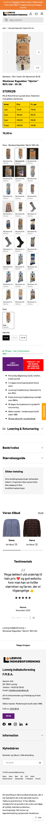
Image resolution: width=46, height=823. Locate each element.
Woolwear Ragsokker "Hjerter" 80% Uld (21, 28)
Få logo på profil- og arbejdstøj (21, 418)
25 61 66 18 (14, 708)
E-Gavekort (29, 779)
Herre (32, 540)
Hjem (4, 28)
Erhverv (38, 779)
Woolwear (6, 77)
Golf (26, 776)
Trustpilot (16, 2)
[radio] (8, 156)
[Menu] (42, 13)
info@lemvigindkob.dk (19, 690)
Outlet (32, 776)
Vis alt (40, 513)
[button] (36, 13)
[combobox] (23, 19)
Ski (22, 776)
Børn (16, 776)
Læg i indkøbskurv (13, 364)
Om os (8, 716)
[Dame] (11, 528)
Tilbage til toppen (23, 645)
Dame (11, 540)
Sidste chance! (7, 779)
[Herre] (32, 528)
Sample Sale (19, 779)
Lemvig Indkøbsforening (13, 628)
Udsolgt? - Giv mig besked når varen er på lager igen (33, 365)
